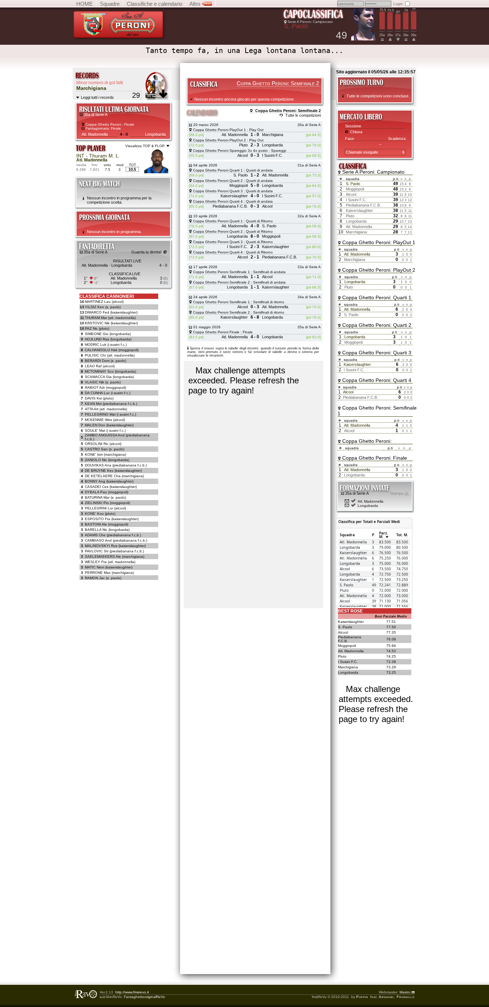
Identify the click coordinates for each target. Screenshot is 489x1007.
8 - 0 (255, 236)
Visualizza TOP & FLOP (145, 146)
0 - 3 (255, 155)
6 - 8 (255, 317)
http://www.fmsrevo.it (132, 992)
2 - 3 (255, 144)
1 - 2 (255, 175)
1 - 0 (255, 134)
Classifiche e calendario (154, 4)
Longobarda (368, 506)
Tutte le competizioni (303, 115)
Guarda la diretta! (146, 252)
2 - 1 (255, 257)
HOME (84, 4)
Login (398, 4)
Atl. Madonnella (370, 501)
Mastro (406, 992)
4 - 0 (124, 134)
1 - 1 (255, 276)
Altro (195, 4)
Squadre (110, 4)
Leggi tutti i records (97, 97)
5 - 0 (255, 185)
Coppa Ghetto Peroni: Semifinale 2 (288, 110)
